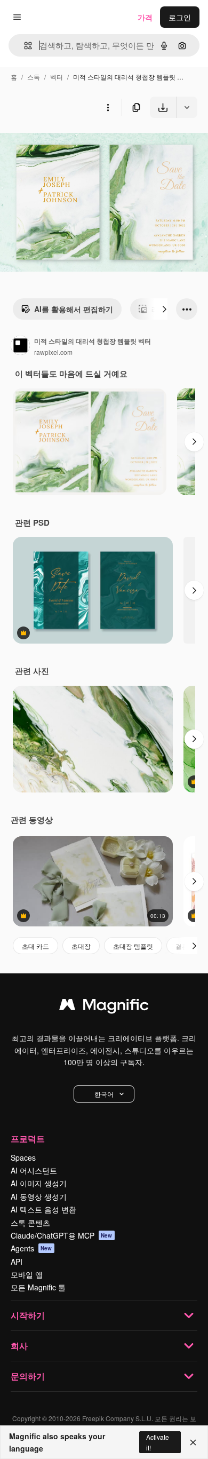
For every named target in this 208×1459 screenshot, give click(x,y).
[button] (104, 1094)
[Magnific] (104, 1007)
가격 (145, 17)
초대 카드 (35, 945)
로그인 (180, 17)
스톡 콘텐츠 (30, 1222)
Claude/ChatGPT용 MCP (62, 1235)
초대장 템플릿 (133, 945)
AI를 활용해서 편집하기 (73, 309)
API (16, 1261)
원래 (61, 142)
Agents (31, 1248)
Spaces (23, 1157)
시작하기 (28, 1315)
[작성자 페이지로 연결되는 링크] (20, 346)
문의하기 (28, 1376)
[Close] (193, 1442)
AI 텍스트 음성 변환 (43, 1209)
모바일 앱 (27, 1274)
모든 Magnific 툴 (38, 1287)
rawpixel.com (53, 351)
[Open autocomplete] (23, 46)
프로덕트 (28, 1138)
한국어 (104, 1093)
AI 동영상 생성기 (39, 1196)
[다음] (164, 309)
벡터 (56, 76)
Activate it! (157, 1442)
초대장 (81, 945)
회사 (19, 1345)
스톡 (33, 76)
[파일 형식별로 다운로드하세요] (186, 107)
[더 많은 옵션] (107, 107)
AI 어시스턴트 (34, 1170)
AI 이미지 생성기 (39, 1183)
